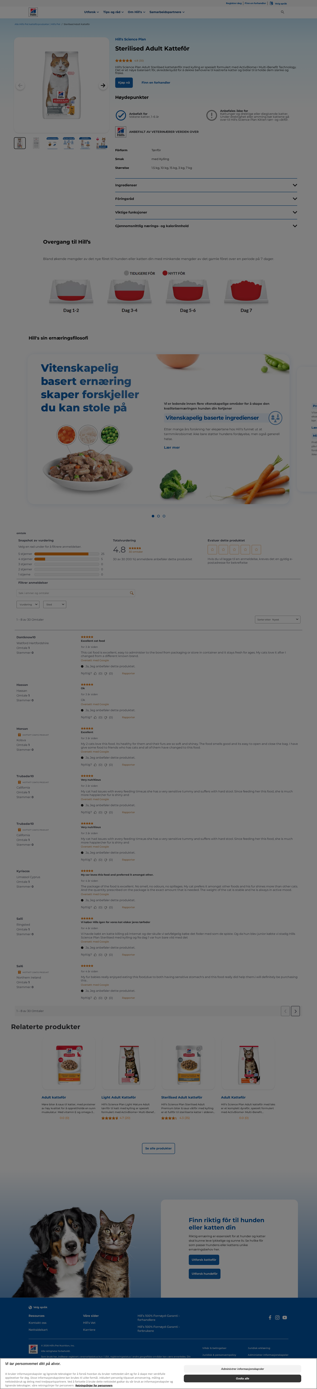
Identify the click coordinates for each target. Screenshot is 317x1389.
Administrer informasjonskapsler (242, 1368)
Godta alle (242, 1378)
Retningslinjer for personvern (93, 1385)
